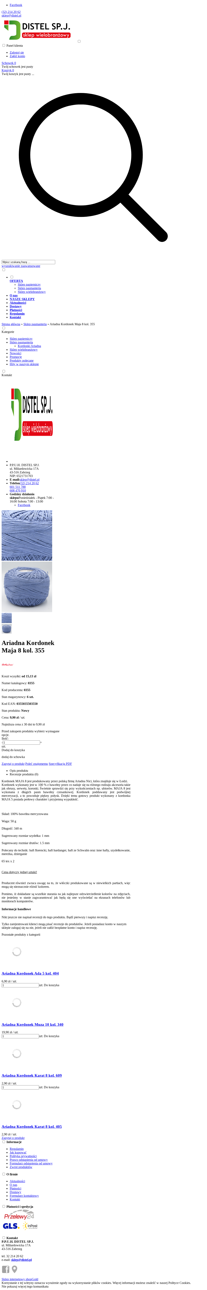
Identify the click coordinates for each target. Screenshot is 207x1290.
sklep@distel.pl (11, 15)
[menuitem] (97, 284)
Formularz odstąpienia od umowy (31, 1163)
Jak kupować (18, 1152)
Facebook (16, 5)
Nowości (15, 353)
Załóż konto (17, 56)
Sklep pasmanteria (29, 288)
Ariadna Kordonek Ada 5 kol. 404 (30, 973)
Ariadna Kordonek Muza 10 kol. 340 (32, 1024)
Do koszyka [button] (51, 985)
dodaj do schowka (13, 757)
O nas (13, 1185)
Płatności (15, 1188)
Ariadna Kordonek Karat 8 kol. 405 (32, 1126)
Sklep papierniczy (29, 284)
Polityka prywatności (23, 1156)
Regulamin (17, 1149)
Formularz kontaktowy (24, 1195)
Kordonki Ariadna (29, 346)
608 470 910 (18, 490)
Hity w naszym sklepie (24, 364)
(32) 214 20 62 (11, 12)
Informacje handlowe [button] (16, 909)
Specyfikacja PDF (60, 763)
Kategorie (8, 332)
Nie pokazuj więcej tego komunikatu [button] (25, 1286)
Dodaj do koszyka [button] (13, 750)
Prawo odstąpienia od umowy (29, 1159)
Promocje (16, 357)
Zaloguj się (17, 52)
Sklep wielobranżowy (32, 291)
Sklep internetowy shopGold (20, 1279)
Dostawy (15, 1192)
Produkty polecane (22, 360)
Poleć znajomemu (36, 763)
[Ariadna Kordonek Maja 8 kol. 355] (27, 559)
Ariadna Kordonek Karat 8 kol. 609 (32, 1075)
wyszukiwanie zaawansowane (21, 266)
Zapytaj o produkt (13, 763)
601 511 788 (18, 487)
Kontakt (7, 375)
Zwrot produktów (21, 1167)
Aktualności (17, 1181)
